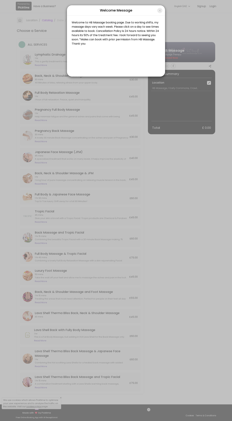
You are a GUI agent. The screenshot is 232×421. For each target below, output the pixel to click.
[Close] (159, 10)
